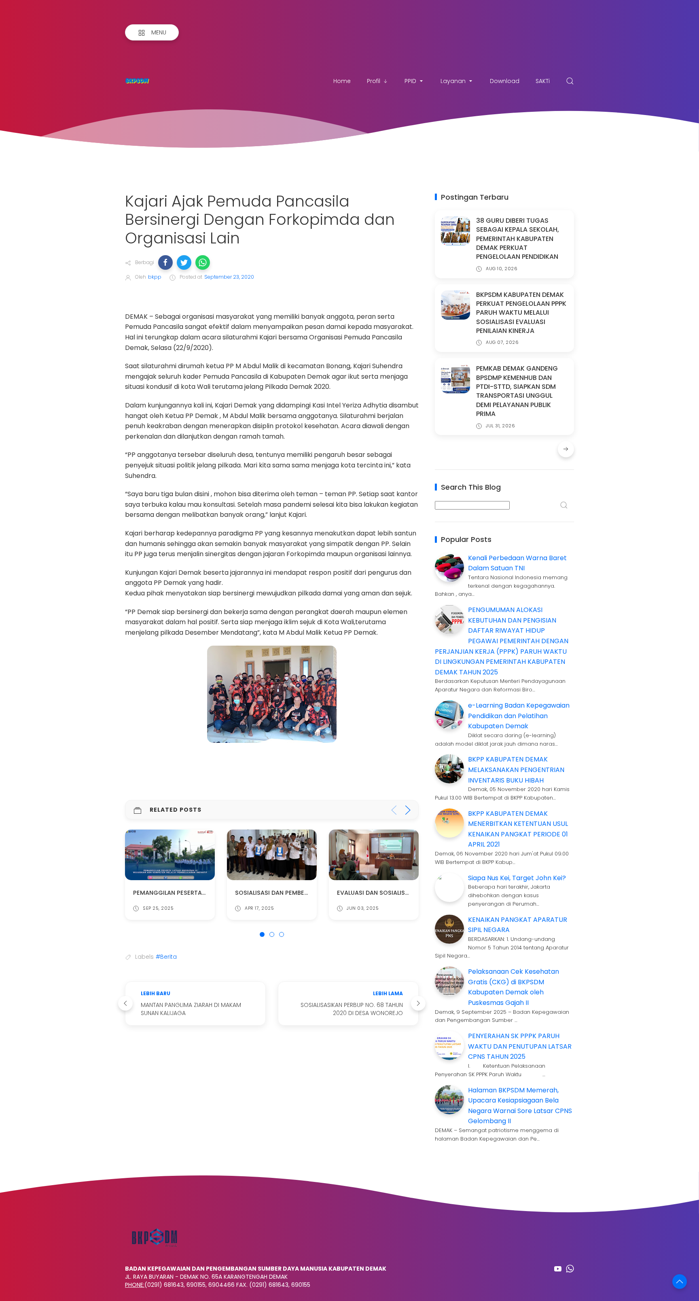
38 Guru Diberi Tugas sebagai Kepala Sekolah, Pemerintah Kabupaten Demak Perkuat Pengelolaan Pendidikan (517, 239)
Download (504, 81)
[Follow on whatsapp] (570, 1269)
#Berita (166, 957)
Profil (373, 81)
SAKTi (543, 81)
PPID (410, 81)
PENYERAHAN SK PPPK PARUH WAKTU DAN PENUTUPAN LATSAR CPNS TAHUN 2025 (520, 1046)
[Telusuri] (570, 81)
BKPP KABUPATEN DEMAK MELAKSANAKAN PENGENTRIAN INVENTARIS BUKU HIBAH (516, 770)
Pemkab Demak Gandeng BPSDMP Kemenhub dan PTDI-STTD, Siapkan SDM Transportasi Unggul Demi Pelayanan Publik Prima (517, 391)
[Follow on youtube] (558, 1269)
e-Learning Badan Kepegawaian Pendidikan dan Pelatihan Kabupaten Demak (519, 716)
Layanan (453, 81)
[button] (165, 262)
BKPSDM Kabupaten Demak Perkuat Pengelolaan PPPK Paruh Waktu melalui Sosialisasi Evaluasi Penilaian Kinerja (521, 313)
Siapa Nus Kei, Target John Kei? (517, 878)
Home (342, 81)
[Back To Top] (679, 1281)
